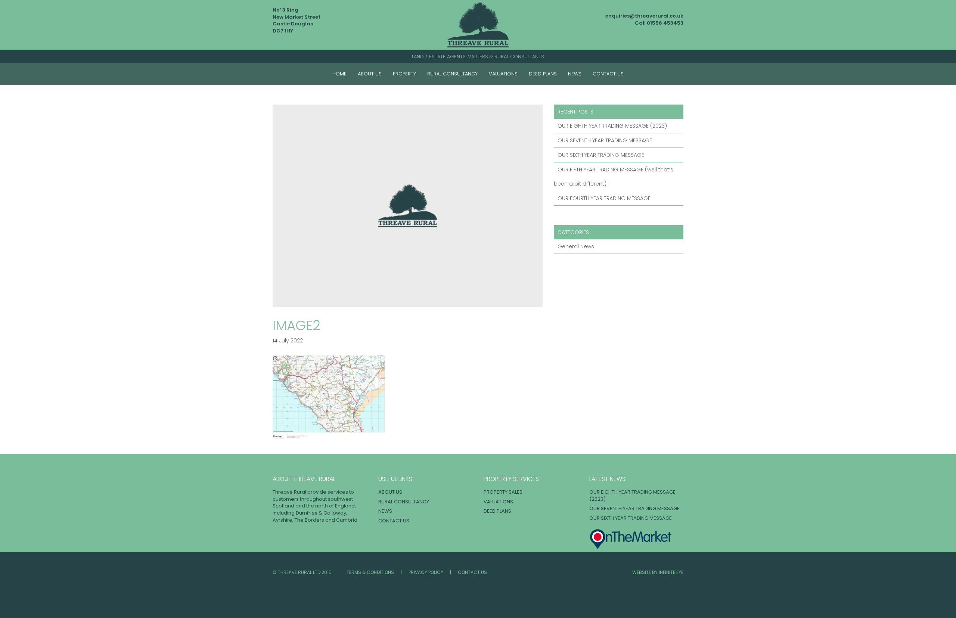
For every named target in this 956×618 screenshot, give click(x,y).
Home (339, 73)
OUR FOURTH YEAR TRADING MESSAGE (604, 198)
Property (404, 73)
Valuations (503, 73)
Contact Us (608, 73)
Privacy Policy (426, 572)
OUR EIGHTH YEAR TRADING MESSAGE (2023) (612, 126)
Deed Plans (543, 73)
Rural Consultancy (452, 73)
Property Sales (503, 492)
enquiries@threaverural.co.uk (644, 15)
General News (576, 246)
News (574, 73)
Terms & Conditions (370, 572)
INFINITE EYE (671, 572)
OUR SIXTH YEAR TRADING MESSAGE (601, 155)
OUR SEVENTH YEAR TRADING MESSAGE (605, 140)
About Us (370, 73)
